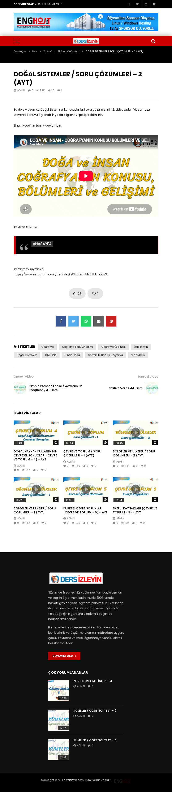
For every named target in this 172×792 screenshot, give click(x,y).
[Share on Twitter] (73, 321)
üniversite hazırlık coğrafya (105, 355)
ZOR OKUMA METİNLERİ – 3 (92, 681)
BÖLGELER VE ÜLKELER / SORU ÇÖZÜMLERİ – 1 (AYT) (35, 510)
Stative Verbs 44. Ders (126, 388)
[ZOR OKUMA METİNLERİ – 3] (58, 690)
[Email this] (98, 321)
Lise (34, 51)
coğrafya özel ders (113, 347)
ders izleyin (141, 347)
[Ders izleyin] (86, 41)
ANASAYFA (42, 243)
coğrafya (47, 347)
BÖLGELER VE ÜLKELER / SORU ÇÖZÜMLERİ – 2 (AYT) (134, 453)
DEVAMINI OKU (63, 656)
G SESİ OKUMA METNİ (50, 4)
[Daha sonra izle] (146, 4)
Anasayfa (20, 51)
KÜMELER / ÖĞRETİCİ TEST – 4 (95, 740)
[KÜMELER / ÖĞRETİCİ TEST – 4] (58, 749)
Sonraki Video (147, 376)
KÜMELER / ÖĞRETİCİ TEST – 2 (94, 711)
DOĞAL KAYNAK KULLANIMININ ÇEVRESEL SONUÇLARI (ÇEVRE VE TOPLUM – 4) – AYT (35, 455)
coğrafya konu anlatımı (77, 347)
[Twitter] (137, 4)
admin (21, 90)
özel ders (50, 355)
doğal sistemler (27, 355)
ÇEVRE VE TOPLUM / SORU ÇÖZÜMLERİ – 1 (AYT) (82, 453)
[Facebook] (129, 4)
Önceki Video (24, 376)
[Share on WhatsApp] (86, 321)
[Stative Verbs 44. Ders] (152, 388)
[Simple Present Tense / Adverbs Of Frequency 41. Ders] (20, 388)
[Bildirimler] (154, 4)
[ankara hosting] (122, 780)
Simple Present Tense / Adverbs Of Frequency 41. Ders (55, 388)
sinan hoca (72, 355)
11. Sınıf (47, 51)
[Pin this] (111, 321)
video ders (138, 355)
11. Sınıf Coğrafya (68, 51)
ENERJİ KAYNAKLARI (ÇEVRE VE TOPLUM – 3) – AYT (135, 510)
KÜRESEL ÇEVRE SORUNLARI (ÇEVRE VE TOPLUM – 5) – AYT (85, 510)
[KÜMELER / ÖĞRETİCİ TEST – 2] (58, 720)
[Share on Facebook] (61, 321)
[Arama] (153, 41)
